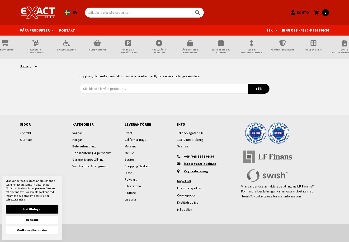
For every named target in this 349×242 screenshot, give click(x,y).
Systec (130, 159)
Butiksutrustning (84, 146)
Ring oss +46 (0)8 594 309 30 (305, 30)
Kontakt (67, 30)
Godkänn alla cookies (32, 230)
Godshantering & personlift (91, 153)
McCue (129, 153)
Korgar (77, 139)
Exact (128, 133)
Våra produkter (35, 30)
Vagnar (77, 133)
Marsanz (131, 146)
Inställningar (32, 209)
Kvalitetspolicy (187, 202)
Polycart (131, 179)
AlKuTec (130, 193)
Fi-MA (128, 173)
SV (75, 12)
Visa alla (130, 199)
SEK (269, 30)
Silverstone (133, 186)
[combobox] (71, 12)
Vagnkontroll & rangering (90, 166)
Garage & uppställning (88, 159)
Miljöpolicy (184, 209)
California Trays (135, 139)
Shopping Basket (137, 166)
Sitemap (26, 139)
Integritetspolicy (189, 188)
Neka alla (32, 219)
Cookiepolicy (186, 195)
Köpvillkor (184, 181)
